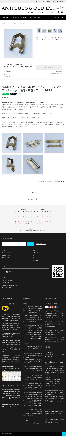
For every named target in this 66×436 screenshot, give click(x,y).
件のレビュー (23, 94)
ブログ (3, 277)
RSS (3, 282)
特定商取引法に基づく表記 (56, 74)
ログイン (50, 1)
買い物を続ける (58, 181)
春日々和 (23, 17)
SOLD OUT (50, 67)
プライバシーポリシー (8, 287)
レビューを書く (34, 199)
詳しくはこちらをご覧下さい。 (52, 385)
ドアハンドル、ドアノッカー (25, 23)
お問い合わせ (15, 17)
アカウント (40, 1)
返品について (59, 71)
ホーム (3, 23)
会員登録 (60, 1)
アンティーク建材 (11, 23)
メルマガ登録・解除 (34, 17)
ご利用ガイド (5, 17)
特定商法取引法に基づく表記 (9, 285)
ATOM (7, 282)
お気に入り (8, 74)
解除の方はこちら (41, 244)
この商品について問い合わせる (44, 181)
